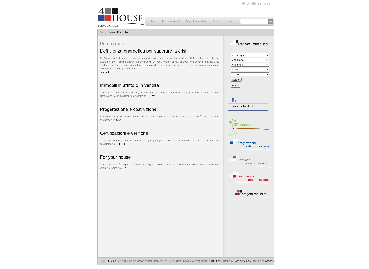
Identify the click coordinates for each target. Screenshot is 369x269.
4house (112, 261)
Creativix (270, 261)
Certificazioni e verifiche (124, 133)
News (229, 21)
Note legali (215, 261)
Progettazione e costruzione (128, 109)
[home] (120, 25)
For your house (115, 157)
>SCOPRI (123, 168)
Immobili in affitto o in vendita (129, 85)
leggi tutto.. (105, 72)
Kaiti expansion (242, 261)
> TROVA (150, 96)
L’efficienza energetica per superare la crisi (143, 51)
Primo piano (123, 32)
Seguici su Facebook (242, 106)
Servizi (216, 21)
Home (153, 21)
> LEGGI (120, 144)
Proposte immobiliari (196, 21)
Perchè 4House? (171, 21)
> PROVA (116, 120)
